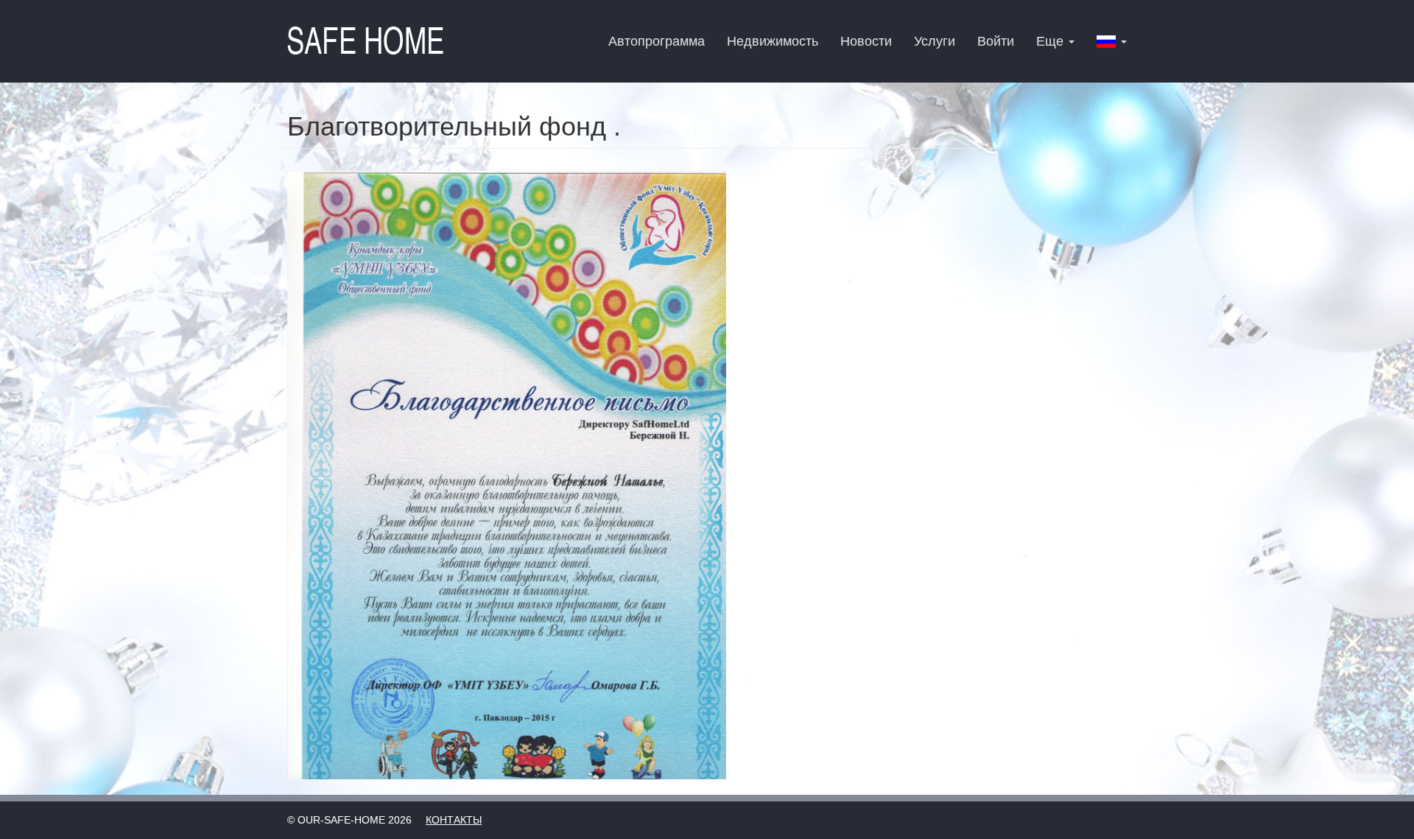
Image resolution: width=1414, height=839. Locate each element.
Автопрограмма (656, 41)
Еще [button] (1051, 41)
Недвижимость (772, 41)
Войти (995, 41)
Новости (866, 41)
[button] (1112, 41)
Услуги (934, 41)
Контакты (454, 820)
